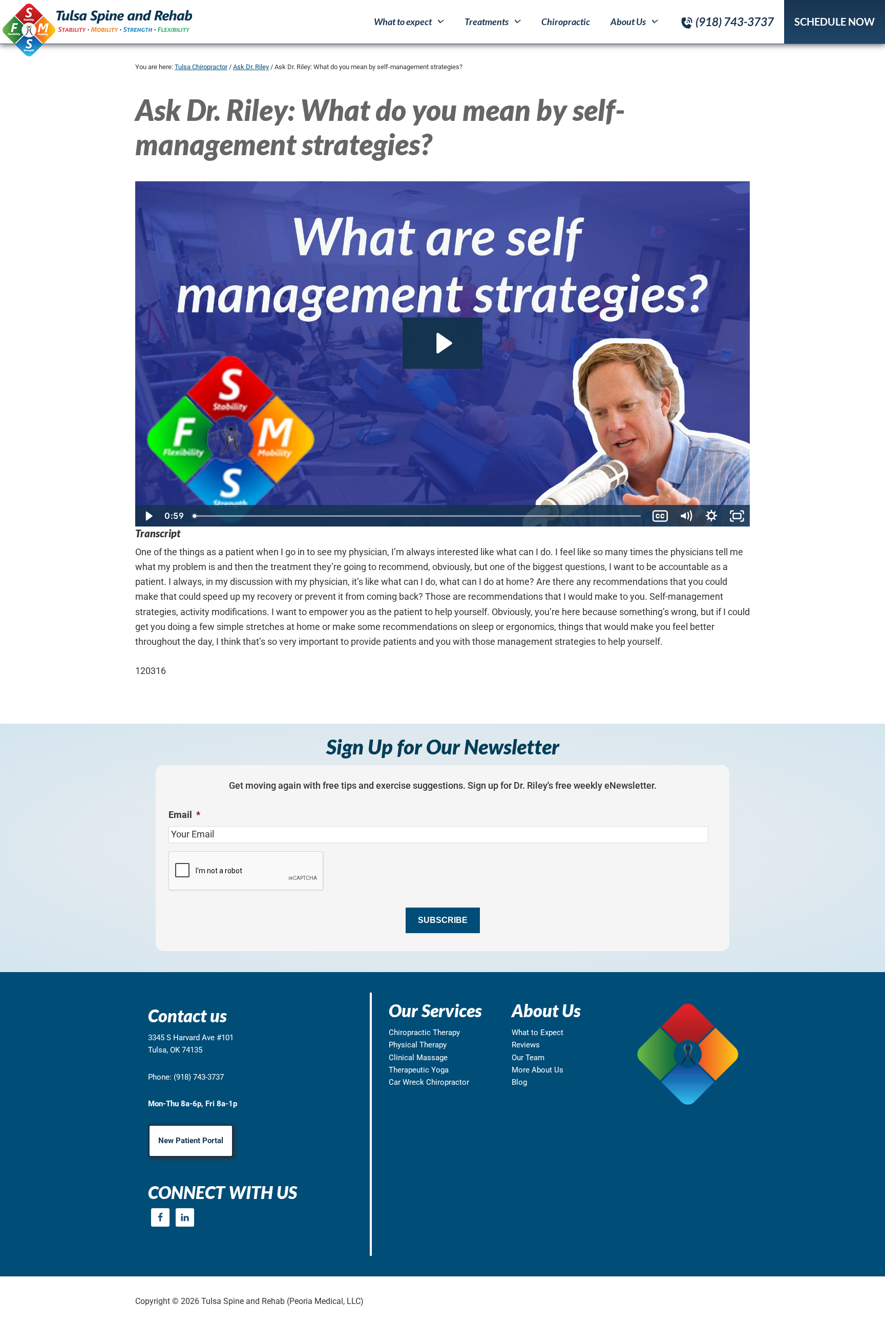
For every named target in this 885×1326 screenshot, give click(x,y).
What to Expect (537, 1032)
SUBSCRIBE (443, 920)
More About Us (537, 1070)
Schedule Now (834, 21)
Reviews (526, 1044)
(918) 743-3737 (735, 22)
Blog (519, 1082)
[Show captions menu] (660, 516)
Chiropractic (565, 21)
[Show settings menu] (711, 516)
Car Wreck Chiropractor (429, 1082)
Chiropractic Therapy (424, 1032)
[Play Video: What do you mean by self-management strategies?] (442, 343)
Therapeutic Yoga (419, 1070)
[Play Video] (148, 516)
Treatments (487, 21)
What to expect (403, 21)
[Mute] (686, 516)
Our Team (528, 1057)
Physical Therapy (418, 1044)
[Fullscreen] (737, 516)
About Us (628, 21)
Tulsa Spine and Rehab (96, 29)
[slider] (417, 516)
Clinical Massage (418, 1057)
